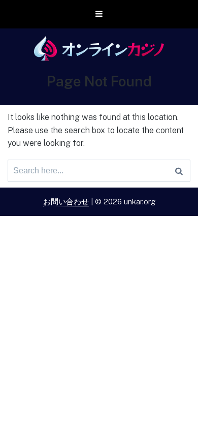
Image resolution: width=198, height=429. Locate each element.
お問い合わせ (66, 201)
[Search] (179, 171)
